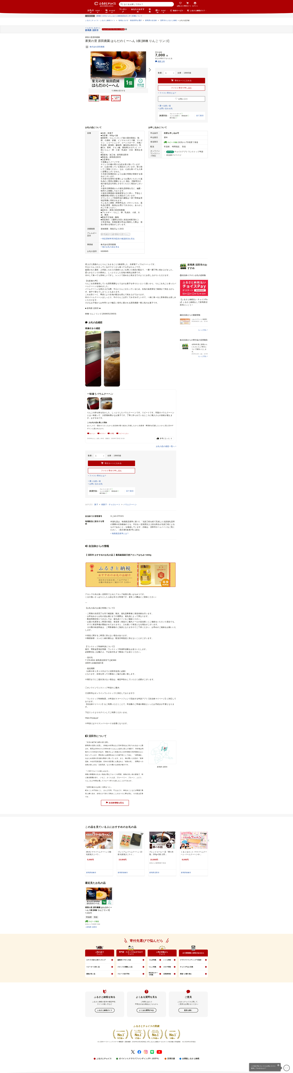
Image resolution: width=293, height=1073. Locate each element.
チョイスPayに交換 (186, 967)
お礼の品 (93, 11)
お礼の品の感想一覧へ (165, 446)
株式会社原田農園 (97, 47)
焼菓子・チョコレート (111, 504)
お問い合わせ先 (166, 108)
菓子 (96, 504)
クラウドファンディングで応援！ (191, 960)
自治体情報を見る (116, 803)
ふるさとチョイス (104, 1058)
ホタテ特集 (167, 967)
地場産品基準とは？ (120, 533)
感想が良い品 (90, 974)
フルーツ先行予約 (123, 974)
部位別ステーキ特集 (153, 974)
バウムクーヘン (130, 504)
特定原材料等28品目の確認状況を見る (118, 239)
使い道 (160, 11)
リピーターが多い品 (93, 967)
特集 (150, 10)
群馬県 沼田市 (91, 927)
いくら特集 (167, 960)
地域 (110, 11)
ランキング (123, 10)
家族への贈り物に (186, 974)
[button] (126, 29)
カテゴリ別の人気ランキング (96, 960)
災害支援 (171, 1058)
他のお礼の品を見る (110, 247)
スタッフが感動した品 (125, 967)
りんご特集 (152, 967)
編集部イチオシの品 (124, 960)
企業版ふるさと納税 (190, 1058)
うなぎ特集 (152, 960)
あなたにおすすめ (137, 10)
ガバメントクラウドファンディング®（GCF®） (139, 1058)
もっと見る (202, 330)
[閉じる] (278, 1065)
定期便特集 (167, 974)
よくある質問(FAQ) (146, 1010)
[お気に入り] (286, 1068)
